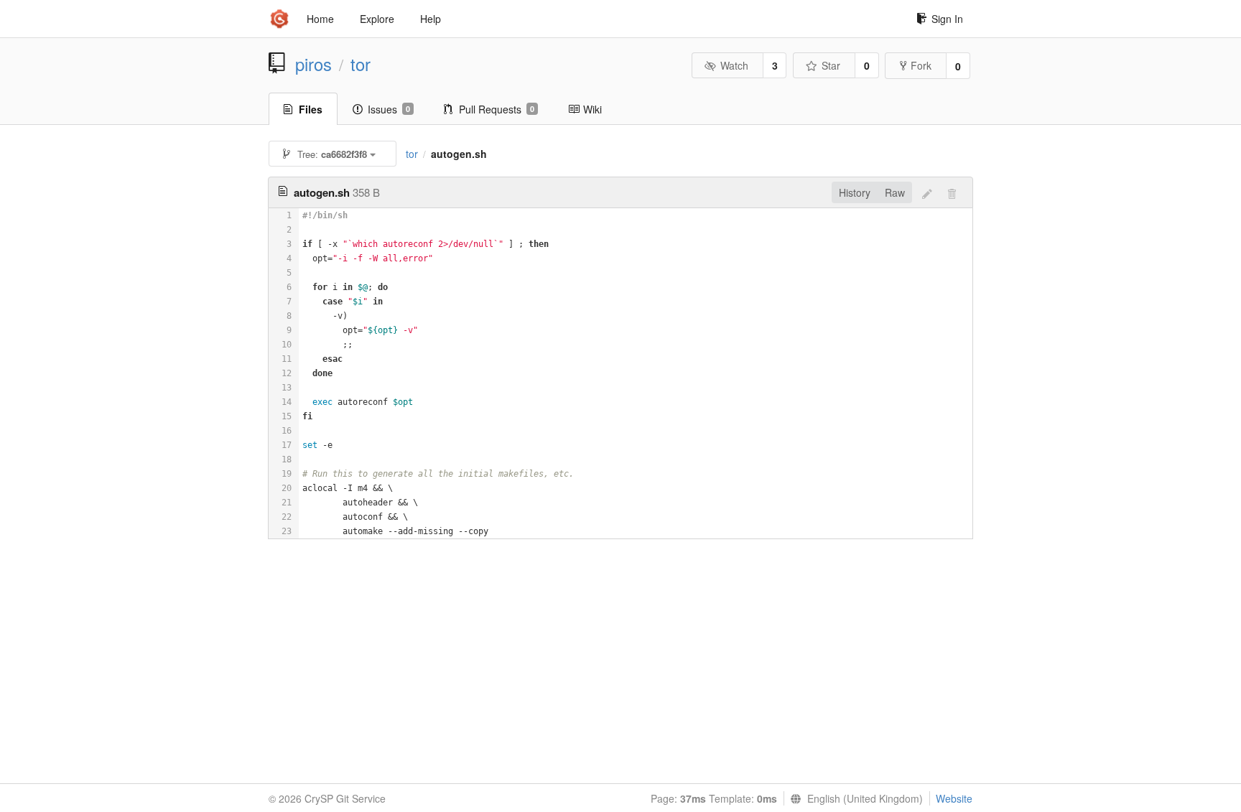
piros (313, 64)
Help (430, 18)
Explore (377, 18)
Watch (734, 65)
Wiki (592, 109)
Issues (389, 109)
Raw (895, 192)
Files (310, 109)
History (854, 192)
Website (954, 798)
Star (831, 65)
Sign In (947, 18)
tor (360, 64)
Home (320, 18)
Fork (921, 65)
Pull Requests (496, 109)
